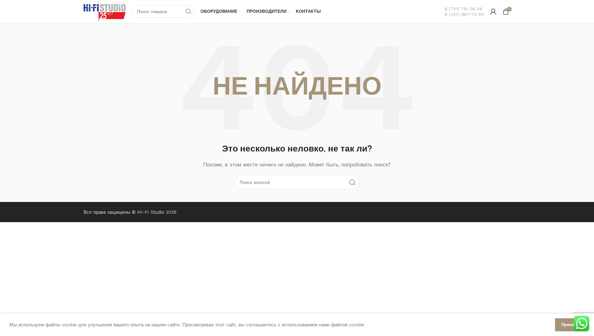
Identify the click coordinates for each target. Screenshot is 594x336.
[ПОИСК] (188, 11)
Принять (569, 324)
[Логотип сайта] (105, 11)
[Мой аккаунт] (493, 11)
